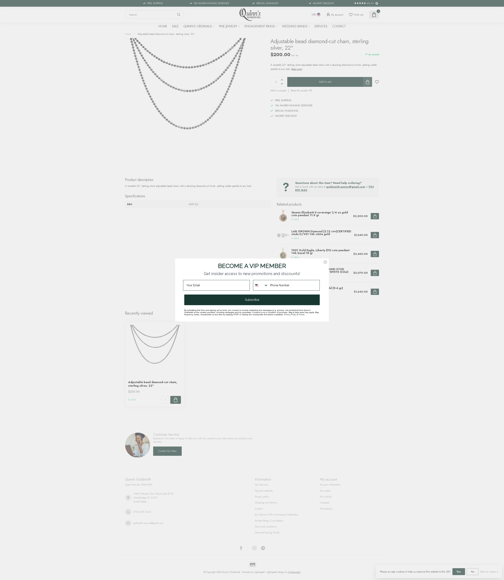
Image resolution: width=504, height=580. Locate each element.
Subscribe (252, 300)
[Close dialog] (325, 262)
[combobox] (260, 285)
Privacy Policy (290, 314)
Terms (301, 314)
